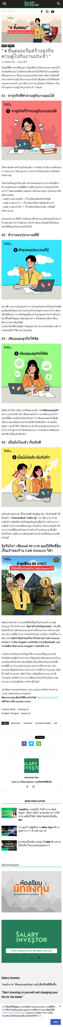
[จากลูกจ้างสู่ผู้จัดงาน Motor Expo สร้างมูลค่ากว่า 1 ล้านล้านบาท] (9, 831)
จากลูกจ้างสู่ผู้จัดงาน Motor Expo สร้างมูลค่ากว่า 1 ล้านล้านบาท (38, 829)
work (55, 723)
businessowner (15, 723)
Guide (4, 11)
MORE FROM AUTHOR (35, 801)
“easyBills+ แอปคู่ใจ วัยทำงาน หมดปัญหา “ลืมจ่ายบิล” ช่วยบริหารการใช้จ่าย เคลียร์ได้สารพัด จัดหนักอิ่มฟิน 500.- (38, 814)
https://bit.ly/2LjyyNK (47, 697)
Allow (56, 1022)
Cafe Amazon (28, 723)
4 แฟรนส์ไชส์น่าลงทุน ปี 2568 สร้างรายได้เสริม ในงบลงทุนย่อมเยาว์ (39, 843)
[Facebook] (41, 12)
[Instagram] (47, 12)
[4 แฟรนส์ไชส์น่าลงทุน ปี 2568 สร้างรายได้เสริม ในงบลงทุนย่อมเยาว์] (9, 845)
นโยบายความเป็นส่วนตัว (14, 1013)
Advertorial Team (9, 62)
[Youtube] (52, 12)
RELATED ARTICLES (12, 801)
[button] (58, 4)
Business (11, 11)
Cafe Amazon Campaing (43, 723)
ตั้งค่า (39, 1016)
